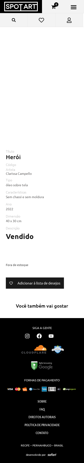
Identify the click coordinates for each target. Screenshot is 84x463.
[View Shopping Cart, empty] (53, 7)
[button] (73, 7)
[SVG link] (52, 454)
